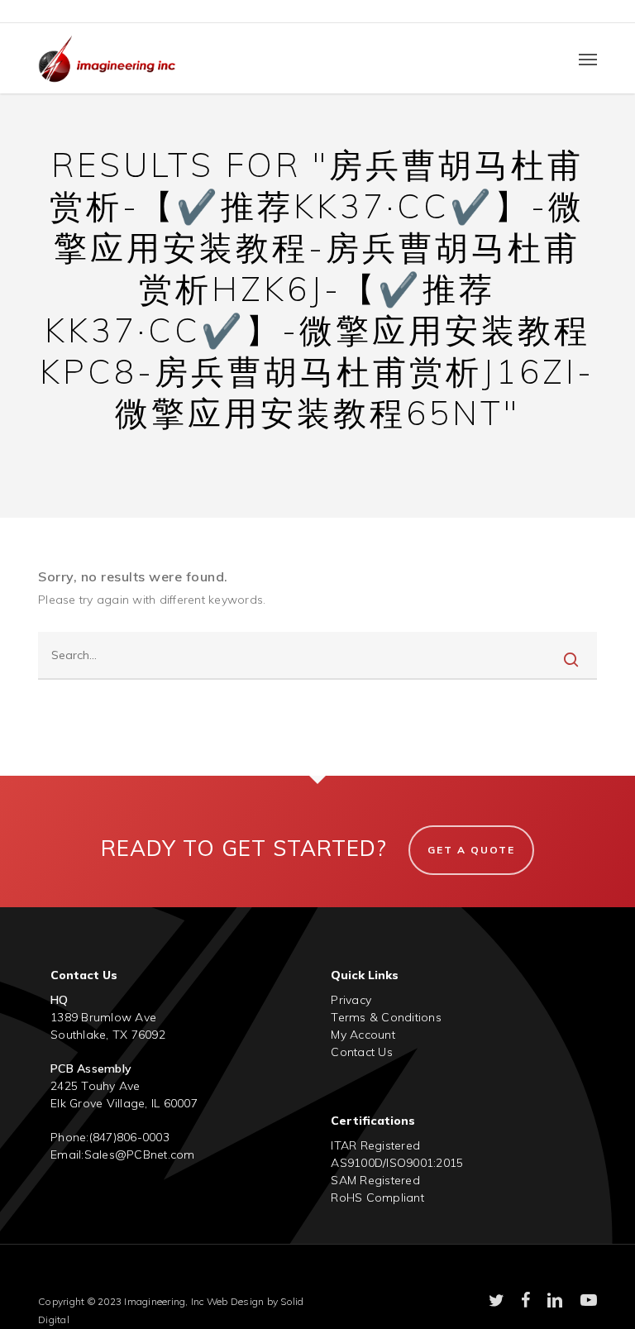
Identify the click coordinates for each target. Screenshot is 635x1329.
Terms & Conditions (386, 1017)
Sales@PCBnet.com (139, 1154)
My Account (363, 1034)
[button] (588, 58)
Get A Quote (471, 850)
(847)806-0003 (129, 1137)
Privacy (351, 999)
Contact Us (362, 1052)
